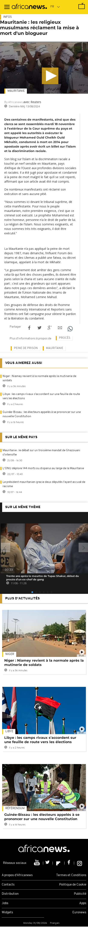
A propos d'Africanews (17, 875)
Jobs (5, 903)
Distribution (10, 894)
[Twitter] (48, 863)
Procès (64, 338)
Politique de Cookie (72, 884)
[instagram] (79, 863)
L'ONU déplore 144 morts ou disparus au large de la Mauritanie (43, 468)
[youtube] (37, 863)
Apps (82, 903)
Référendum (15, 808)
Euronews (79, 912)
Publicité (80, 894)
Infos (7, 17)
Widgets (7, 912)
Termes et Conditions (71, 875)
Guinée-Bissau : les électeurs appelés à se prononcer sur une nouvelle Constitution (41, 817)
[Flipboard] (59, 863)
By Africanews (13, 102)
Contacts (8, 884)
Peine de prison (26, 348)
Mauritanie (16, 91)
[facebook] (69, 863)
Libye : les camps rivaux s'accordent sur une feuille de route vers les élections (40, 740)
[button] (50, 76)
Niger (9, 654)
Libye (9, 731)
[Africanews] (29, 7)
